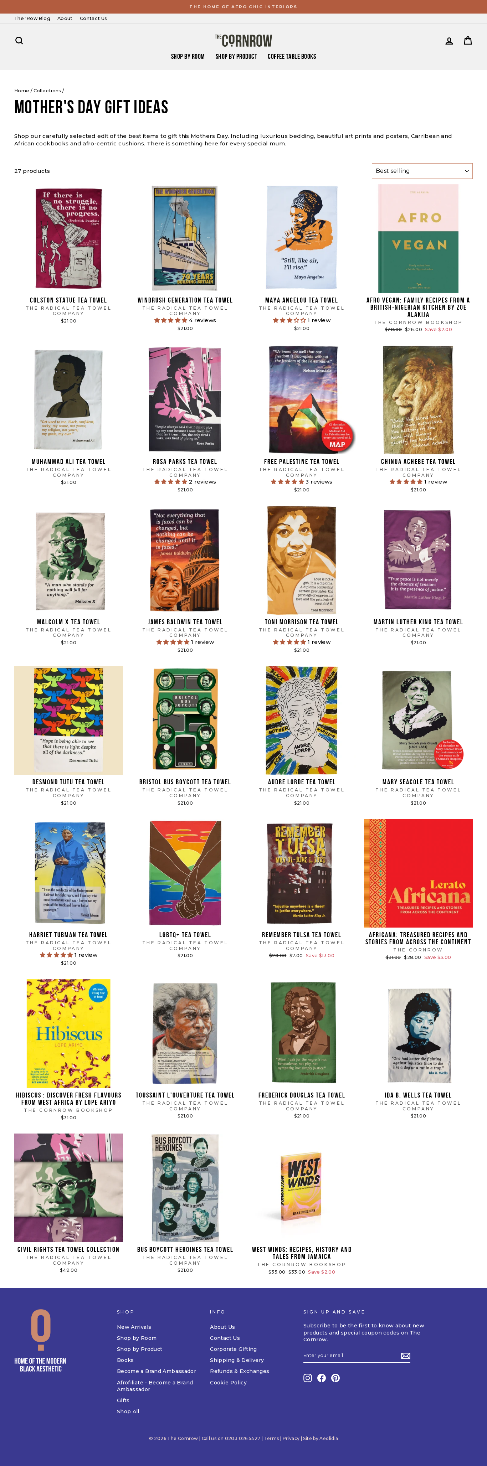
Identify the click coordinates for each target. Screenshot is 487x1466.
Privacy (291, 1438)
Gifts (123, 1400)
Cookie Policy (228, 1382)
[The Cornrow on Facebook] (321, 1378)
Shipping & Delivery (237, 1360)
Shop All (128, 1411)
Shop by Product (236, 56)
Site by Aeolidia (320, 1438)
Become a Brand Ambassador (156, 1371)
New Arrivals (134, 1327)
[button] (171, 320)
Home (22, 90)
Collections (47, 90)
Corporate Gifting (233, 1349)
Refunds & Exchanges (239, 1371)
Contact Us (93, 18)
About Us (222, 1327)
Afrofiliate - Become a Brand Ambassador (155, 1386)
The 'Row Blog (32, 18)
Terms (271, 1438)
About (65, 18)
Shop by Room (137, 1338)
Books (125, 1360)
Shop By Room (188, 56)
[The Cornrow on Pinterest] (335, 1378)
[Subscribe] (405, 1356)
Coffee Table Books (292, 56)
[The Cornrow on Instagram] (307, 1378)
